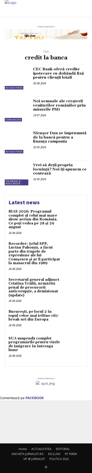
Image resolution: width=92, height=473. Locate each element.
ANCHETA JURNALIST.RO (28, 454)
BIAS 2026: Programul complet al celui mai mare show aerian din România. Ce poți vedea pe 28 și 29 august (33, 219)
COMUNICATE (13, 119)
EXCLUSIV (54, 454)
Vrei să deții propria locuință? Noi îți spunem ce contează (60, 169)
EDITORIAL (63, 449)
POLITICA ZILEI (59, 459)
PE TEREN (71, 454)
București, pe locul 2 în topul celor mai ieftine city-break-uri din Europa (33, 315)
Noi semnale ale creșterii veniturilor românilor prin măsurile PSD (59, 105)
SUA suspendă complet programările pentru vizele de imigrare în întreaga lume (34, 344)
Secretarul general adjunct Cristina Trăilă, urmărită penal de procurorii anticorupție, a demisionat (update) (33, 287)
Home (23, 449)
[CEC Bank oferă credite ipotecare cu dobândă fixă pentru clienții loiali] (17, 77)
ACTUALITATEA (14, 87)
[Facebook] (39, 425)
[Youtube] (52, 425)
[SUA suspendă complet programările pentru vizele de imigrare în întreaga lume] (74, 345)
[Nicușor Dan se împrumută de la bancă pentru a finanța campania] (17, 141)
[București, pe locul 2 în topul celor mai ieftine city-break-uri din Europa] (74, 319)
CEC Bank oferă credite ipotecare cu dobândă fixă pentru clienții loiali (58, 73)
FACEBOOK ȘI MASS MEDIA (13, 182)
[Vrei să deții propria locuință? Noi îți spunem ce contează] (17, 173)
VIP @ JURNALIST (34, 459)
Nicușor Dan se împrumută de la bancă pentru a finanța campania (60, 137)
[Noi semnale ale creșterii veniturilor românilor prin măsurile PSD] (17, 109)
